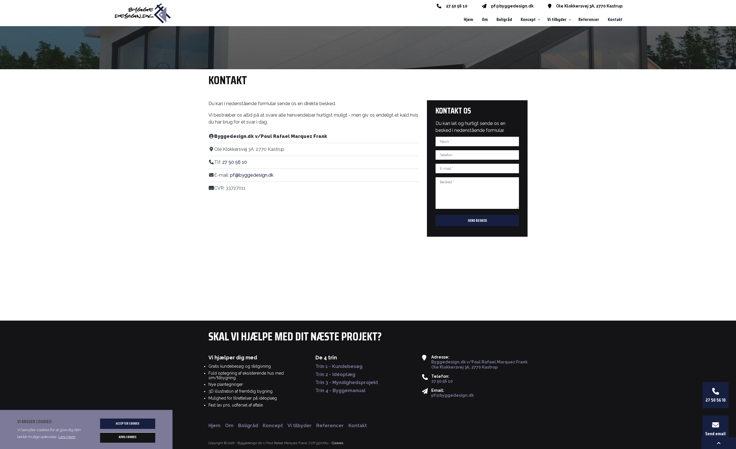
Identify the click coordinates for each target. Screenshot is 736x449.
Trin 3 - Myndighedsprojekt (346, 382)
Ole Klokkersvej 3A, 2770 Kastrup (589, 6)
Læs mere (66, 437)
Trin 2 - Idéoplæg (335, 374)
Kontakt (357, 425)
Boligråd (248, 425)
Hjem (214, 425)
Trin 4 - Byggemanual (340, 390)
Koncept (273, 425)
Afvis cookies (128, 437)
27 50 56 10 (456, 6)
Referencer (330, 425)
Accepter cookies (127, 423)
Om (229, 425)
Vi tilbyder (300, 425)
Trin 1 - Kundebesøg (339, 366)
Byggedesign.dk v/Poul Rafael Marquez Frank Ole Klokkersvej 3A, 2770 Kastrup (479, 364)
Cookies (337, 443)
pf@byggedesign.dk (512, 6)
